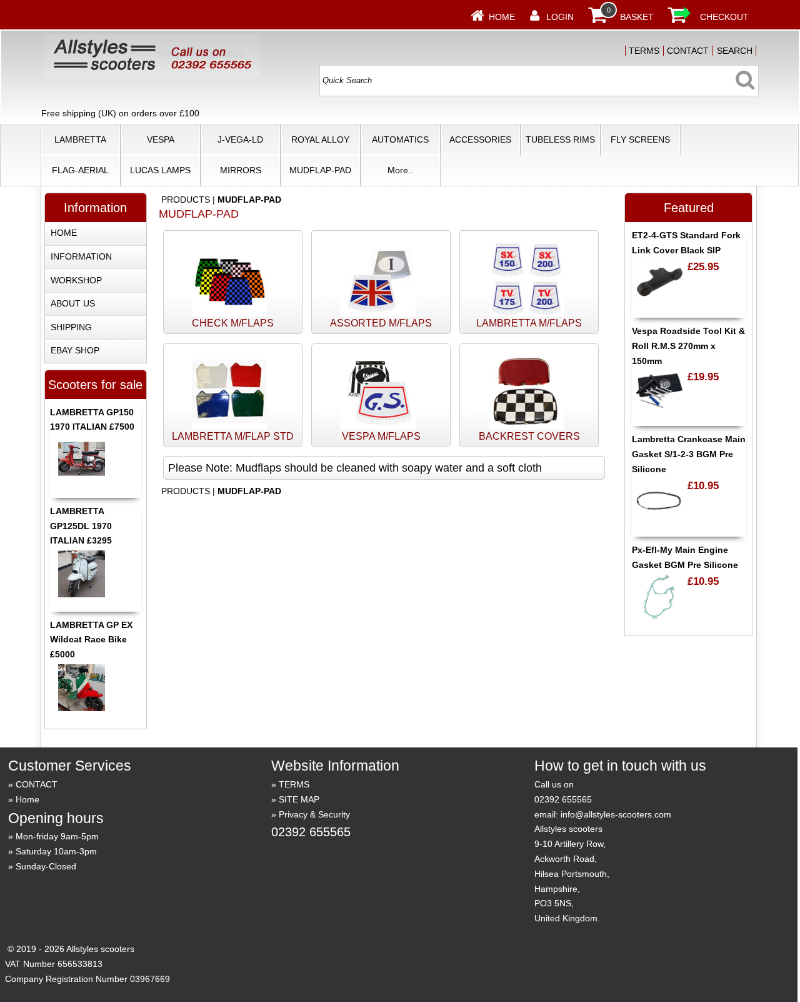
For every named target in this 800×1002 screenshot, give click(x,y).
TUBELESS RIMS (560, 139)
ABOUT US (73, 303)
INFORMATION (81, 256)
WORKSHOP (76, 280)
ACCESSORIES (480, 139)
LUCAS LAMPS (160, 170)
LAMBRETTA (80, 139)
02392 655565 (311, 832)
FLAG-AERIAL (80, 170)
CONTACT (688, 51)
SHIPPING (71, 327)
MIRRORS (240, 170)
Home (502, 17)
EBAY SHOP (75, 350)
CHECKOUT (724, 17)
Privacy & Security (314, 814)
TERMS (644, 51)
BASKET (637, 17)
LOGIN (560, 17)
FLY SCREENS (640, 139)
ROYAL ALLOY (320, 139)
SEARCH (734, 51)
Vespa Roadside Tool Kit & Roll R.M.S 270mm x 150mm (688, 346)
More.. (400, 170)
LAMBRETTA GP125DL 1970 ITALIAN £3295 (81, 526)
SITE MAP (299, 799)
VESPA (160, 139)
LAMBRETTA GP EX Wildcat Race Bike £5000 (91, 640)
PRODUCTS (185, 200)
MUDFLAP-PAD (320, 170)
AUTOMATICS (400, 139)
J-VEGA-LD (240, 139)
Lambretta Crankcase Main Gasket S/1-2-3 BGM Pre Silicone (689, 454)
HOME (64, 233)
